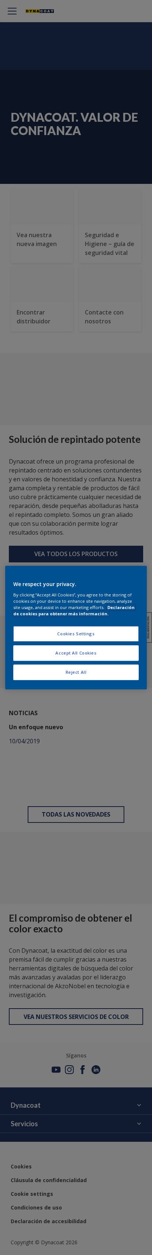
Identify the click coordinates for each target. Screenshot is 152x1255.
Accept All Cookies (75, 653)
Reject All (76, 672)
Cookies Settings (75, 633)
